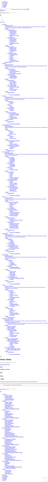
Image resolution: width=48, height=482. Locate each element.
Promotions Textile (8, 473)
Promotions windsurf (9, 425)
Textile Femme (8, 470)
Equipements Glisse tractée (10, 456)
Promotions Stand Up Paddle (10, 451)
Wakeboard (7, 454)
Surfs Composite (8, 428)
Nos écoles (4, 477)
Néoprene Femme (8, 395)
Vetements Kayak (8, 441)
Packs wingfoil (8, 406)
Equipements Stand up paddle (11, 449)
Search (27, 9)
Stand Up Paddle (5, 445)
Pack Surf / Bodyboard (9, 434)
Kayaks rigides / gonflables (10, 439)
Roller (6, 464)
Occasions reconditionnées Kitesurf (12, 417)
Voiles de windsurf (8, 421)
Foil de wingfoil (8, 404)
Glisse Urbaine (5, 461)
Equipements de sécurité (10, 465)
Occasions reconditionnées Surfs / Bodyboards (14, 436)
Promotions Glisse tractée (10, 459)
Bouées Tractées (8, 455)
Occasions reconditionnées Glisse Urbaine (13, 467)
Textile (4, 362)
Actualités (4, 479)
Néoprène (4, 394)
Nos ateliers (4, 478)
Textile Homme (8, 471)
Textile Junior (8, 362)
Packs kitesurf (7, 415)
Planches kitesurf (8, 413)
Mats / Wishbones (8, 422)
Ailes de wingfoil (8, 402)
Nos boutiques (5, 475)
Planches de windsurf (9, 420)
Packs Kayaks (8, 442)
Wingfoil (4, 401)
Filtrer (2, 379)
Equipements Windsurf (9, 423)
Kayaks (4, 437)
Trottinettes (7, 463)
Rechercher (2, 12)
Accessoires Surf (8, 432)
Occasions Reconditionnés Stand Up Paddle (13, 452)
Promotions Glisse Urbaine (10, 468)
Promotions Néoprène (9, 399)
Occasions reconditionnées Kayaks (12, 444)
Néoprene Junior (8, 397)
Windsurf (4, 418)
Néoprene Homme (8, 396)
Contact (4, 480)
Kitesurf (4, 409)
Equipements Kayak (9, 440)
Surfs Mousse (7, 430)
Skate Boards (7, 462)
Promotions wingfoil (9, 407)
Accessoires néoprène (9, 398)
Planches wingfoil (8, 403)
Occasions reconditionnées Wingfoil (12, 408)
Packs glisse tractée (9, 458)
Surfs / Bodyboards (6, 427)
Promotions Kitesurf (9, 416)
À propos (4, 474)
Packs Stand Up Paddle (9, 450)
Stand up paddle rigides (9, 447)
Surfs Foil (7, 431)
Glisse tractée (5, 453)
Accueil (1, 362)
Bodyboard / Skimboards (10, 433)
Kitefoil (6, 412)
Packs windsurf (8, 424)
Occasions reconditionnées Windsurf (12, 426)
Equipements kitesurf (9, 414)
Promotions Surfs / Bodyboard (11, 435)
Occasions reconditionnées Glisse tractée (13, 460)
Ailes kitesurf (7, 411)
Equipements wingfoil (9, 405)
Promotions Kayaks (9, 443)
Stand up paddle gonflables (10, 446)
